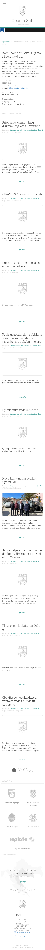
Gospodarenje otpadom (17, 486)
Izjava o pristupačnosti (22, 936)
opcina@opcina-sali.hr (24, 932)
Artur (21, 947)
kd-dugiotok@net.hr (19, 88)
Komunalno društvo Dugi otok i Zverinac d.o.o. (25, 130)
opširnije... (22, 181)
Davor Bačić (29, 947)
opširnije (22, 882)
